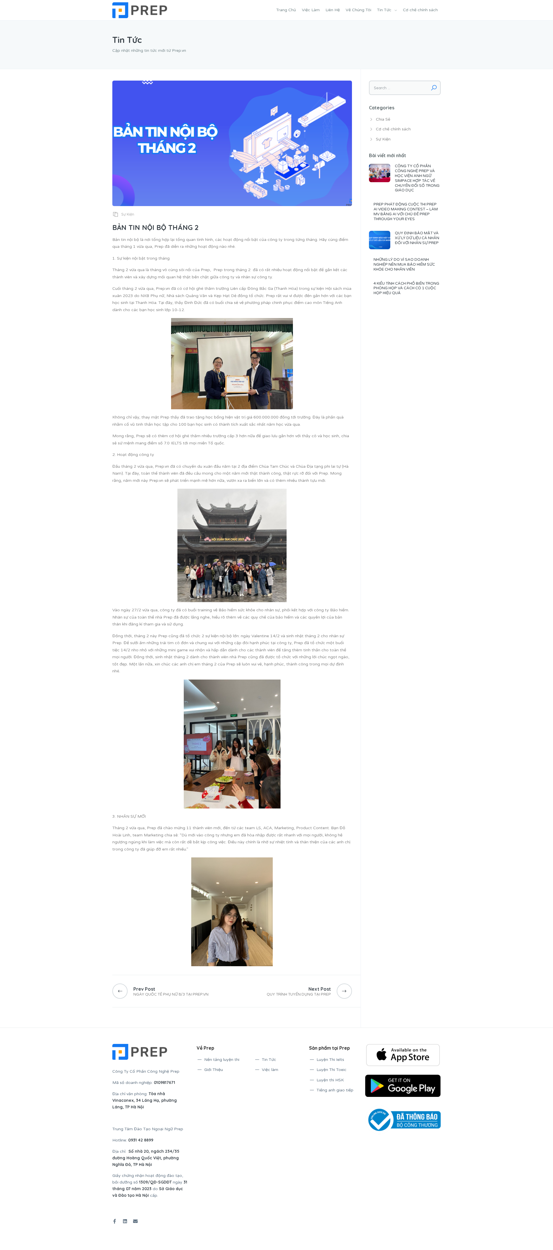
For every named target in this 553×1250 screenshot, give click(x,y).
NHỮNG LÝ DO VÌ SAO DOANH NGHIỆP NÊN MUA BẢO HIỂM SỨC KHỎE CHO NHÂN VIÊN (404, 264)
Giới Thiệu (213, 1069)
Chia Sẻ (383, 119)
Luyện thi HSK (330, 1080)
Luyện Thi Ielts (330, 1059)
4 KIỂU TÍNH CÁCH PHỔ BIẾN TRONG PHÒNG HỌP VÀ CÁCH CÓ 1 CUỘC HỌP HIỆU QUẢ (406, 288)
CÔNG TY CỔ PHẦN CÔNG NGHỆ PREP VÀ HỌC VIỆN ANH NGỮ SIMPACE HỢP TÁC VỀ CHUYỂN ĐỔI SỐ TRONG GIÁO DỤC (417, 178)
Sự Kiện (127, 214)
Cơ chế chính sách (420, 9)
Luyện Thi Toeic (331, 1069)
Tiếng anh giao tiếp (335, 1090)
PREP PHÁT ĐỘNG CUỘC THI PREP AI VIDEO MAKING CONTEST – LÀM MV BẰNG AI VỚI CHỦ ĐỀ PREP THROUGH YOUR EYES (406, 211)
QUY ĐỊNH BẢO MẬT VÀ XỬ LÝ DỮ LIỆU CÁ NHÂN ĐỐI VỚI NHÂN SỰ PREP (417, 238)
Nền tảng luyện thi (221, 1059)
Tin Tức (384, 9)
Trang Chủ (286, 9)
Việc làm (270, 1069)
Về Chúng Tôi (358, 9)
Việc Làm (311, 9)
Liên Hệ (332, 9)
